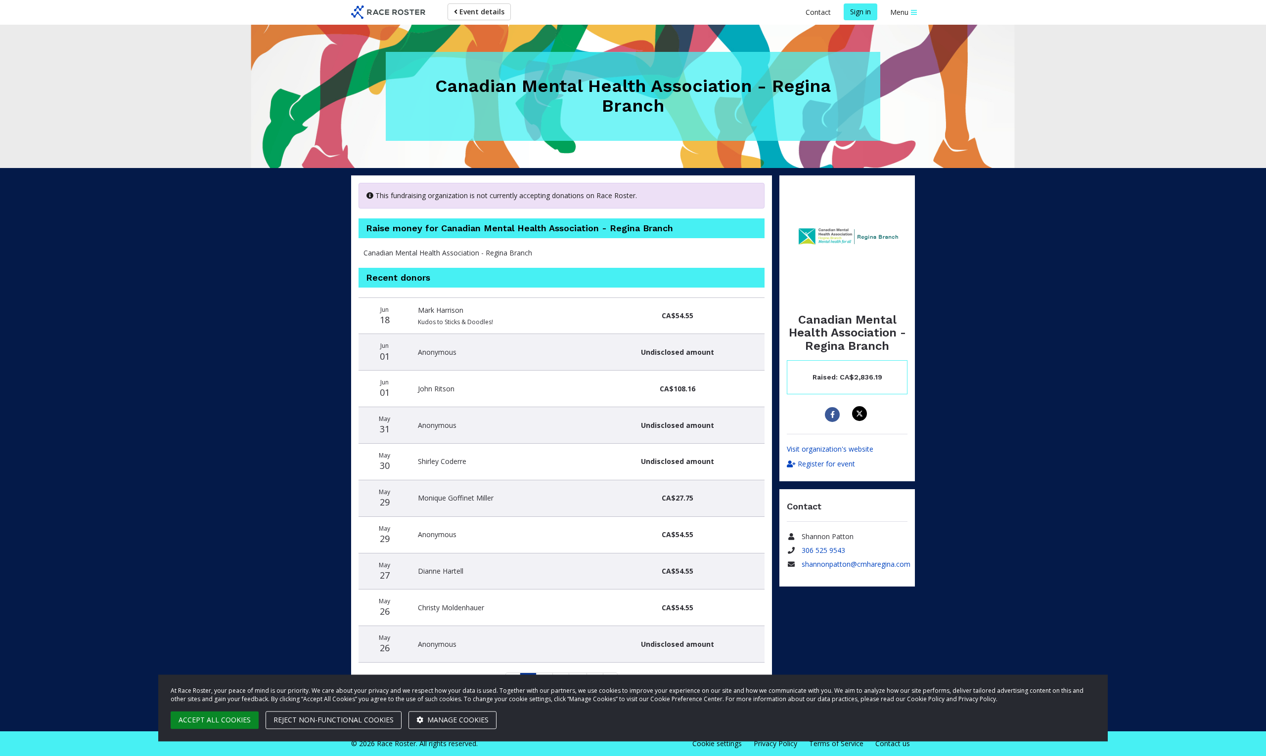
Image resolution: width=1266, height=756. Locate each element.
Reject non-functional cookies (333, 719)
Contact (818, 12)
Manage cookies (457, 719)
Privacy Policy (775, 743)
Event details (480, 11)
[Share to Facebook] (833, 414)
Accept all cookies (215, 719)
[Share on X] (860, 413)
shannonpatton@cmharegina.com (856, 564)
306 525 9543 (823, 550)
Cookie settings (717, 743)
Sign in (860, 11)
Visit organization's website (830, 449)
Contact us (892, 743)
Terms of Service (836, 743)
